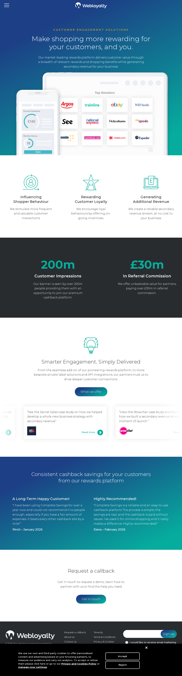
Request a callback (75, 632)
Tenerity (98, 632)
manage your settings (32, 667)
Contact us (70, 641)
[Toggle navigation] (7, 5)
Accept (122, 656)
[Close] (146, 648)
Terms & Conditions (104, 637)
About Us (69, 637)
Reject (123, 664)
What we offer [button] (91, 391)
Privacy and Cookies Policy (78, 663)
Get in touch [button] (91, 599)
